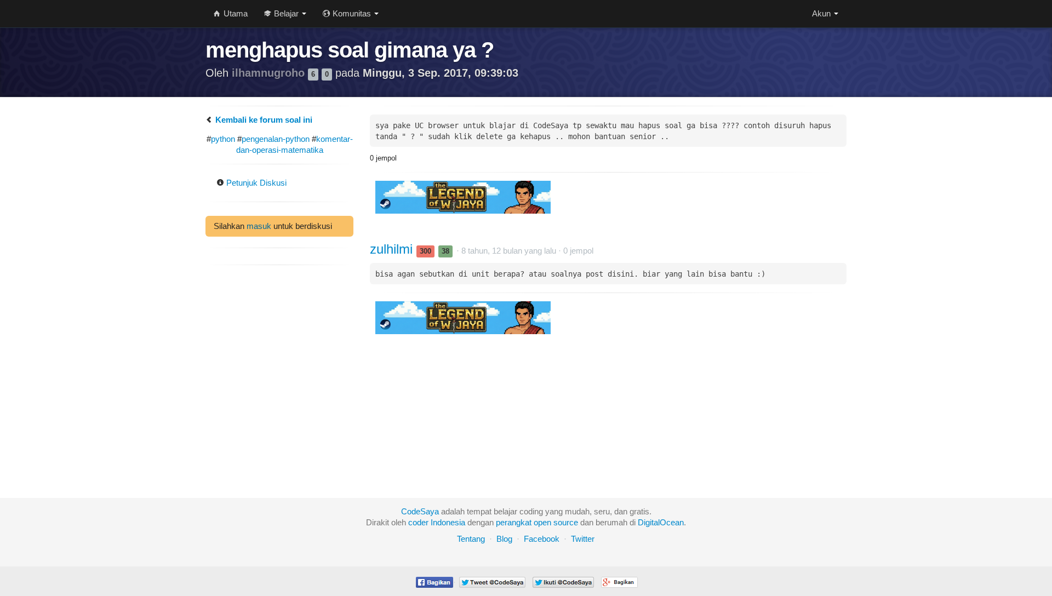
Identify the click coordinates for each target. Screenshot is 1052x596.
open (542, 522)
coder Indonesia (436, 522)
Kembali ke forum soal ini (262, 119)
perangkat (513, 522)
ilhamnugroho (270, 73)
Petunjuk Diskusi (255, 182)
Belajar (286, 13)
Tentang (471, 538)
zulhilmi (393, 249)
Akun (822, 13)
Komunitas (351, 13)
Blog (504, 538)
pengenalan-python (276, 139)
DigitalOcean (661, 522)
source (565, 522)
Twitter (582, 538)
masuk (259, 226)
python (223, 139)
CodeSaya (420, 511)
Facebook (541, 538)
